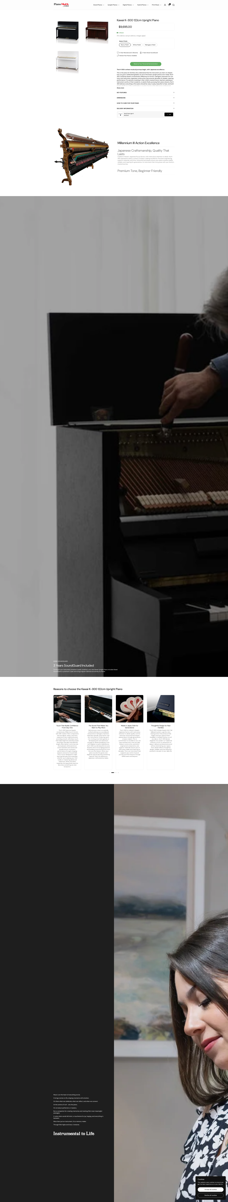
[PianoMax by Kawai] (61, 5)
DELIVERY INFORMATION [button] (125, 108)
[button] (173, 5)
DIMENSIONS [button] (121, 98)
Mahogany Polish (150, 45)
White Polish (137, 45)
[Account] (165, 5)
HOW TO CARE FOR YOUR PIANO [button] (128, 103)
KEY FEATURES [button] (122, 93)
